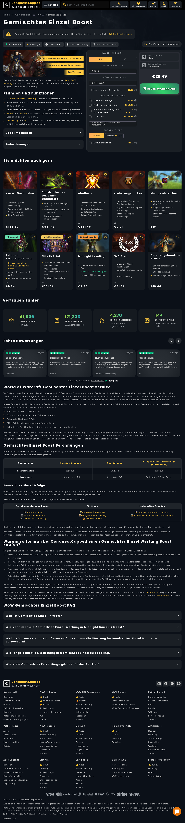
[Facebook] (166, 684)
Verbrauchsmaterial (158, 700)
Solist (10, 113)
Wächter (44, 783)
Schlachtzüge (47, 708)
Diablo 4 (80, 725)
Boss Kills (153, 742)
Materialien (82, 746)
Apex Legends (11, 759)
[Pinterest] (179, 684)
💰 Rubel (153, 764)
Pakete (79, 734)
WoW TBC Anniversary (88, 692)
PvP (42, 715)
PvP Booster (163, 595)
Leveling (116, 738)
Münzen (152, 731)
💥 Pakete (45, 704)
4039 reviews (97, 380)
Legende (23, 113)
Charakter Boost (48, 746)
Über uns (8, 697)
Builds (151, 708)
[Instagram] (172, 684)
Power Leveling (84, 704)
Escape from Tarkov (159, 759)
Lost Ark (44, 759)
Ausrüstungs (82, 708)
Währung (153, 712)
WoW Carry (152, 592)
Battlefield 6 (119, 759)
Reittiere (116, 742)
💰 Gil (115, 731)
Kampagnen (118, 768)
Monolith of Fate (85, 776)
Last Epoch (82, 759)
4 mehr (79, 719)
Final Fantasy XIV (122, 725)
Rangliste (8, 764)
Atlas (6, 731)
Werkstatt (153, 746)
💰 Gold (44, 697)
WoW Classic (119, 692)
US (125, 59)
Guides (7, 704)
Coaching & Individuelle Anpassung (16, 782)
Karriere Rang (119, 764)
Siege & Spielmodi (13, 772)
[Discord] (159, 684)
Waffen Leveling (120, 776)
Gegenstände (83, 749)
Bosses (79, 742)
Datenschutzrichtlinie (14, 715)
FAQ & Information (13, 708)
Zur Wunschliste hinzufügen (164, 44)
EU (100, 59)
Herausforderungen (50, 742)
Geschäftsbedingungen (15, 719)
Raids (115, 734)
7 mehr (43, 719)
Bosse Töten (9, 734)
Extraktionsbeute (157, 749)
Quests (152, 772)
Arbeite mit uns (11, 700)
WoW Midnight (48, 692)
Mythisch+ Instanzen (51, 712)
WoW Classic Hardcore (124, 704)
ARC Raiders (155, 725)
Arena (79, 780)
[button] (163, 5)
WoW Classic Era (121, 700)
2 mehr (152, 719)
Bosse (151, 704)
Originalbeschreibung (120, 34)
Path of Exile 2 (156, 692)
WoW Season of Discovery (125, 708)
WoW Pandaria (48, 725)
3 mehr (79, 753)
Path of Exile (10, 725)
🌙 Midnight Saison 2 (51, 700)
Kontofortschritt (12, 776)
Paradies (44, 776)
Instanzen (81, 715)
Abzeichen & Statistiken (16, 768)
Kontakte (8, 712)
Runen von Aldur (157, 697)
